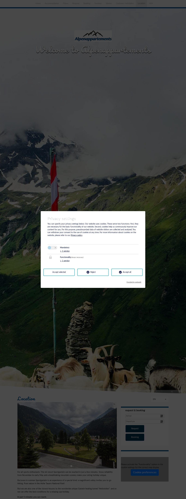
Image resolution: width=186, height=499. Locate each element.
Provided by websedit (134, 281)
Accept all (127, 272)
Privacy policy (76, 235)
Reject (93, 272)
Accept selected (59, 272)
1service (64, 251)
